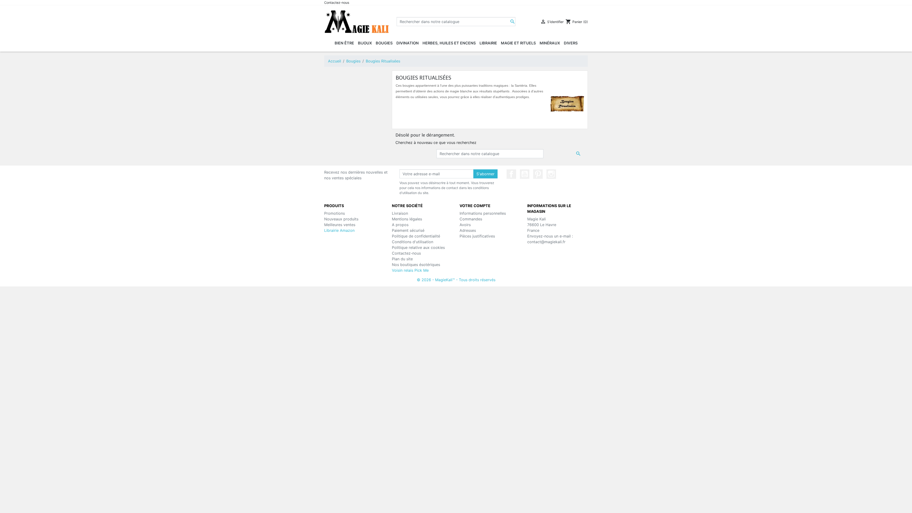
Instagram (551, 174)
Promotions (334, 213)
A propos (400, 224)
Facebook (511, 174)
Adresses (468, 230)
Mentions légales (407, 219)
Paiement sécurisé (408, 230)
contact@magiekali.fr (546, 241)
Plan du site (402, 258)
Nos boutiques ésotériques (416, 264)
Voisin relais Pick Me (410, 270)
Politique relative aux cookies (418, 247)
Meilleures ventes (339, 224)
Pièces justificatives (477, 236)
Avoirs (465, 224)
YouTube (524, 174)
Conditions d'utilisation (412, 241)
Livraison (400, 213)
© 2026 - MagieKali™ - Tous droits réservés (456, 279)
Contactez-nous (336, 2)
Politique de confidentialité (416, 236)
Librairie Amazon (339, 230)
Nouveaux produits (341, 219)
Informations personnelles (483, 213)
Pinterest (538, 174)
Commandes (471, 219)
